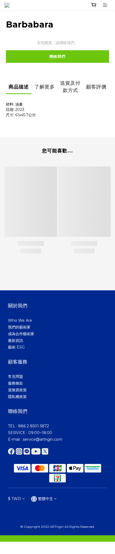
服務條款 (15, 383)
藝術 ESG (16, 347)
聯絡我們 (57, 56)
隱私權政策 (17, 396)
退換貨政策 (17, 390)
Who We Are (20, 320)
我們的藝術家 (19, 327)
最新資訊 (15, 340)
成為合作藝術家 (21, 333)
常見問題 (15, 376)
